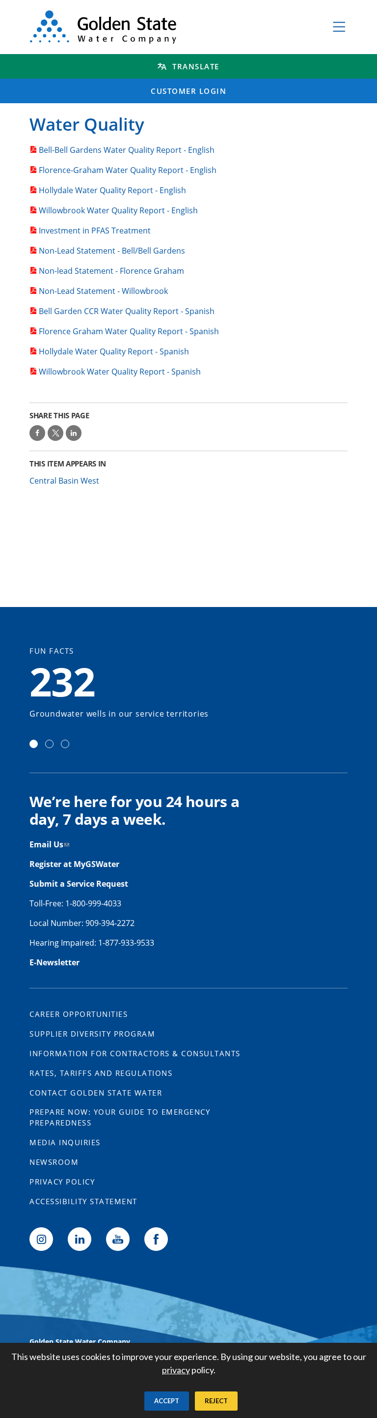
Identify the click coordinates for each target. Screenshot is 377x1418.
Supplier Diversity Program (92, 1034)
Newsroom (54, 1162)
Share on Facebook (37, 433)
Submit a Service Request (79, 883)
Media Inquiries (65, 1142)
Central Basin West (64, 480)
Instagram (41, 1239)
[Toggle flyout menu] (339, 27)
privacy (176, 1369)
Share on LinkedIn (73, 433)
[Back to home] (170, 27)
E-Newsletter (54, 962)
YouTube (118, 1239)
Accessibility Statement (83, 1201)
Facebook (156, 1239)
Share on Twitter (55, 433)
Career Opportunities (78, 1014)
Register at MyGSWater (75, 864)
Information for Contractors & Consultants (135, 1053)
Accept (166, 1401)
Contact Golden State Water (95, 1093)
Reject (216, 1401)
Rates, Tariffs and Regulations (100, 1073)
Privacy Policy (62, 1181)
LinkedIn (79, 1239)
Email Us (46, 844)
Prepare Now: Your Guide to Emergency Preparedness (119, 1117)
